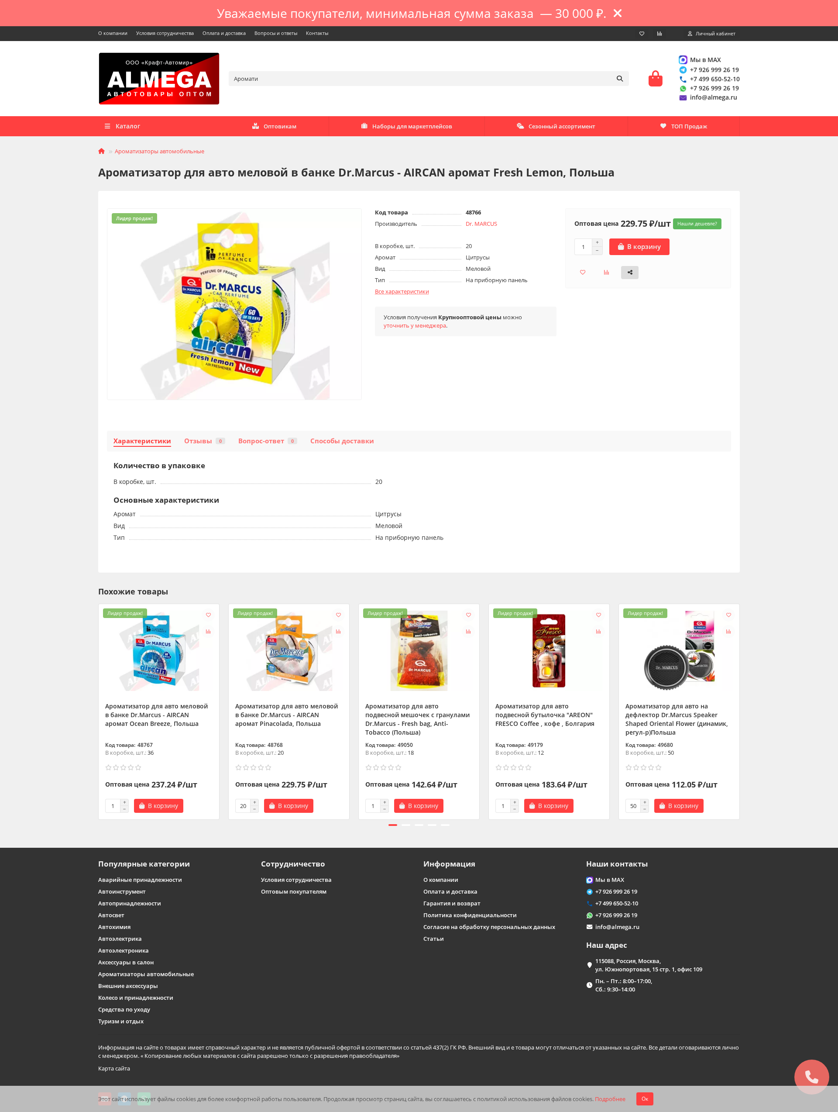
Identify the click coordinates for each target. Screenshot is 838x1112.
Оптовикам (280, 126)
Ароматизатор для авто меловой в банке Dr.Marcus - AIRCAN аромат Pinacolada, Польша (286, 715)
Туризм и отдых (121, 1021)
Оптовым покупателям (293, 891)
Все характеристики (402, 291)
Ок (645, 1098)
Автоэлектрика (120, 939)
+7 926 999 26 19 (714, 70)
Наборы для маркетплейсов (412, 126)
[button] (99, 710)
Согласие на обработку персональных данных (489, 927)
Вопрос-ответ (266, 440)
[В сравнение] (208, 631)
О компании (112, 33)
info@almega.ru (713, 97)
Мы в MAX (705, 59)
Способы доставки (342, 440)
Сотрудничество (293, 864)
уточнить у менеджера (415, 325)
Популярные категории (144, 864)
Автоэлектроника (123, 950)
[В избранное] (208, 615)
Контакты (317, 33)
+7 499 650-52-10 (715, 79)
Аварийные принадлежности (140, 880)
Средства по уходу (124, 1009)
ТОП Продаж (689, 126)
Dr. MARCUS (481, 224)
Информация (449, 864)
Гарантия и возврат (452, 903)
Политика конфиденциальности (470, 915)
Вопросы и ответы (275, 33)
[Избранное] (642, 33)
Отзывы (203, 440)
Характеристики (142, 440)
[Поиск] (619, 79)
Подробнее (610, 1099)
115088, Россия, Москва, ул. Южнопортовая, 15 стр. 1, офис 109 (648, 965)
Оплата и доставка (224, 33)
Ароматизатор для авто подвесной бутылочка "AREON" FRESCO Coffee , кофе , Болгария (544, 715)
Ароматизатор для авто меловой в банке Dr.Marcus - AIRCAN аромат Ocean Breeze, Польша (156, 715)
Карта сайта (114, 1068)
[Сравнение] (659, 33)
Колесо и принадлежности (135, 997)
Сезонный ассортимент (562, 126)
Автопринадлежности (129, 903)
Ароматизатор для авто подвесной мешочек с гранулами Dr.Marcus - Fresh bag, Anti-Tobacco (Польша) (417, 719)
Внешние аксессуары (128, 986)
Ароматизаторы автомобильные (159, 151)
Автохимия (114, 927)
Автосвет (111, 915)
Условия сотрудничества (165, 33)
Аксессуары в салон (126, 962)
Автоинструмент (122, 891)
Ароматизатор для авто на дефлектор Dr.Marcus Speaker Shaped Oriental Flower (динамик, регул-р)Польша (676, 719)
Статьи (433, 939)
